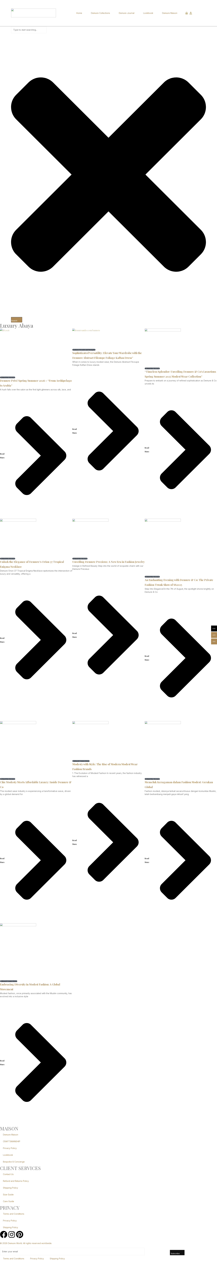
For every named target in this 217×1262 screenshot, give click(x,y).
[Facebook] (3, 1234)
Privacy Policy (10, 1148)
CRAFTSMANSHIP (11, 1141)
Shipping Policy (10, 1187)
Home (79, 13)
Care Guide (8, 1201)
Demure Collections (100, 13)
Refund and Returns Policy (16, 1181)
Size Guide (8, 1194)
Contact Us (8, 1174)
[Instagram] (11, 1234)
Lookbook (148, 13)
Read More (2, 456)
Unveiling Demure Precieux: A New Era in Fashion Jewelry (108, 562)
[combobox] (28, 29)
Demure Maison (169, 13)
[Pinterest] (19, 1234)
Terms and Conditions (13, 1214)
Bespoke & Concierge (14, 1161)
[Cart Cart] (186, 13)
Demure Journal (126, 13)
